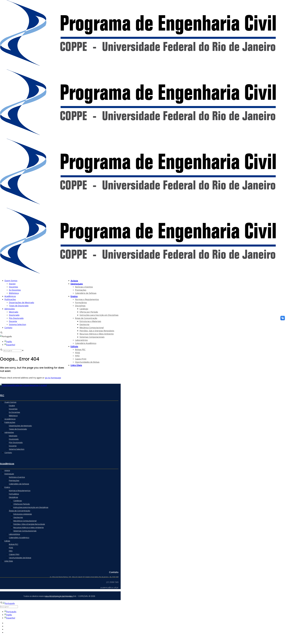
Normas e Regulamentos (19, 490)
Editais (7, 541)
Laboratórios (14, 534)
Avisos (7, 470)
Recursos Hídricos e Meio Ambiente (28, 527)
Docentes (13, 287)
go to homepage (53, 377)
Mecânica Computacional (24, 521)
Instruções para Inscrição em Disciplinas (30, 507)
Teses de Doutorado (18, 305)
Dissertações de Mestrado (21, 302)
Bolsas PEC (13, 544)
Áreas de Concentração (19, 510)
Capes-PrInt (14, 554)
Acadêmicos (10, 296)
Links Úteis (8, 561)
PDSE (11, 547)
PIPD (11, 551)
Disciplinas (13, 497)
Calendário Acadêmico (19, 537)
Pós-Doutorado (16, 318)
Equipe (12, 283)
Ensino (7, 487)
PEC (2, 395)
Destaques (9, 474)
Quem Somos (10, 280)
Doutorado (14, 315)
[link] (23, 350)
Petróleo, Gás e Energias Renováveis (29, 524)
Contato (8, 327)
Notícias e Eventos (17, 477)
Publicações (10, 299)
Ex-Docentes (15, 290)
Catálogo (17, 500)
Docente (13, 321)
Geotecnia (18, 517)
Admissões (9, 308)
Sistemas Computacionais (24, 531)
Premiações (14, 480)
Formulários (14, 494)
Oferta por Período (21, 504)
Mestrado (13, 312)
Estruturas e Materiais (22, 514)
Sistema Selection (17, 324)
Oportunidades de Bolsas (20, 557)
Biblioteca (14, 293)
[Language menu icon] (6, 336)
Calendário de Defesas (19, 484)
